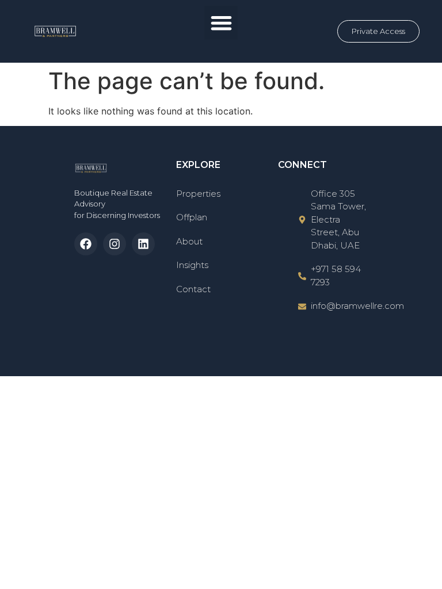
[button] (221, 23)
